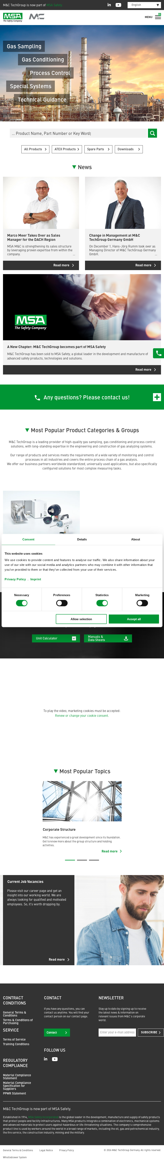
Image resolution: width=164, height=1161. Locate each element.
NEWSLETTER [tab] (111, 998)
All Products (33, 149)
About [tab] (135, 539)
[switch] (62, 603)
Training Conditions (16, 1044)
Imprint (35, 579)
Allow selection (81, 619)
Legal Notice (46, 1150)
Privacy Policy (15, 579)
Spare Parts (95, 149)
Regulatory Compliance (15, 1063)
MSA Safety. (54, 5)
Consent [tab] (28, 539)
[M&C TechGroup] (24, 17)
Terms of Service (14, 1039)
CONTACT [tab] (52, 998)
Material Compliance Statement (17, 1077)
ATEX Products (65, 149)
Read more (57, 959)
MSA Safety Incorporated (43, 1117)
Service (11, 1031)
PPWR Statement (14, 1093)
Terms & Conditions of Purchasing (18, 1022)
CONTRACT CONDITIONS (14, 1001)
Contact (52, 1032)
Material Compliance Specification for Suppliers (17, 1086)
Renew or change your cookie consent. (82, 716)
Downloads (126, 149)
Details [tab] (82, 539)
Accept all (134, 619)
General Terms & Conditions (14, 1014)
